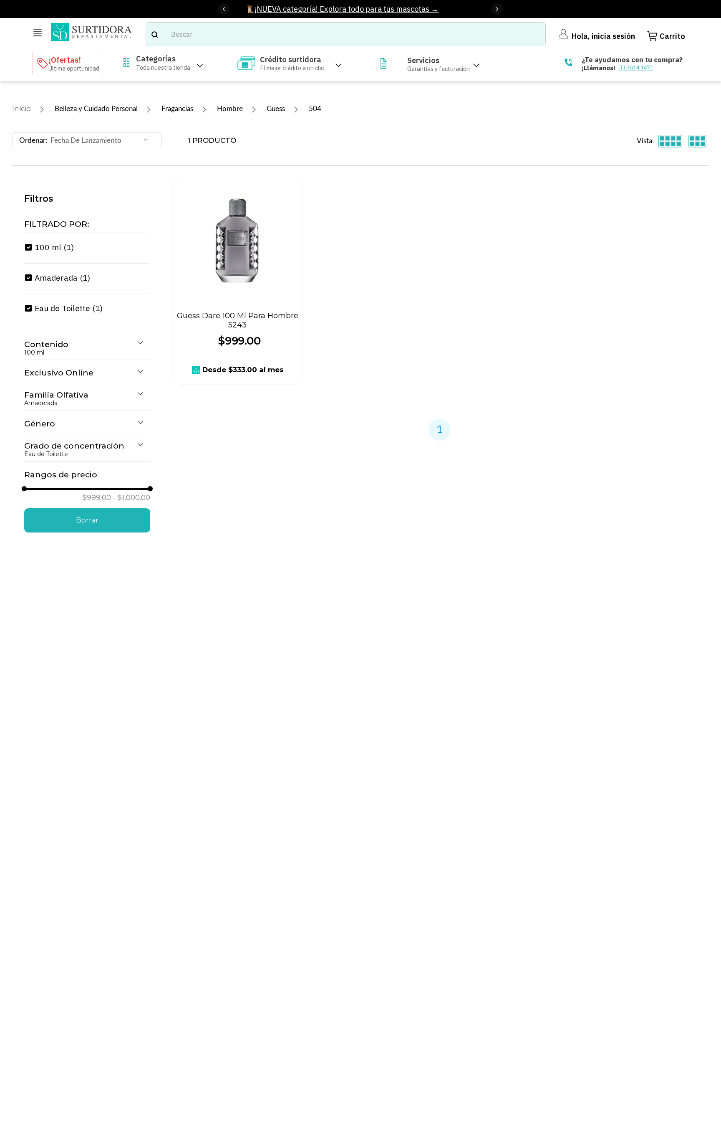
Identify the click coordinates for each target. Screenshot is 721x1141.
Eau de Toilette (69, 308)
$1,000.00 (131, 498)
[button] (87, 224)
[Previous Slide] (223, 9)
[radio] (670, 140)
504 (315, 108)
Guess (276, 108)
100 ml (54, 247)
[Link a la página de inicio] (21, 109)
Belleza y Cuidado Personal (96, 108)
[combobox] (345, 34)
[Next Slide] (497, 9)
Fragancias (177, 108)
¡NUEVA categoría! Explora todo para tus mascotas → (347, 9)
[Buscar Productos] (154, 34)
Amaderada (62, 277)
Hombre (230, 108)
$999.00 (97, 498)
